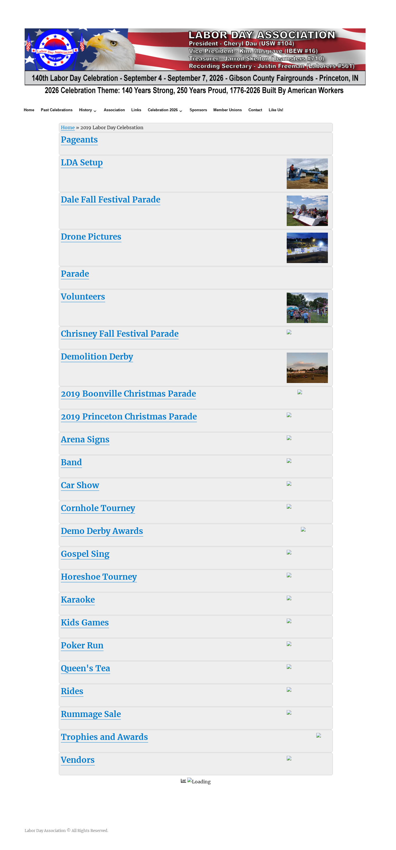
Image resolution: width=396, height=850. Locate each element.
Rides (72, 691)
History (85, 110)
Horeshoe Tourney (99, 577)
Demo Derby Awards (102, 531)
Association (114, 110)
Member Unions (227, 110)
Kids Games (85, 622)
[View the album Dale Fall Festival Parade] (307, 210)
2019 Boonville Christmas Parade (128, 393)
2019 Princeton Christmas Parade (129, 416)
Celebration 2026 (163, 110)
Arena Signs (85, 439)
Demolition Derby (97, 356)
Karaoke (78, 599)
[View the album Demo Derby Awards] (310, 531)
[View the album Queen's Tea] (296, 668)
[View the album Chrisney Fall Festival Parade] (297, 333)
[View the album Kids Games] (297, 622)
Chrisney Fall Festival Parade (120, 334)
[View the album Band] (296, 462)
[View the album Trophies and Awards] (324, 741)
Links (136, 110)
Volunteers (83, 296)
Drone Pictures (91, 236)
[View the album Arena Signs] (296, 439)
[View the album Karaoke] (296, 599)
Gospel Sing (85, 554)
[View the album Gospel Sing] (297, 554)
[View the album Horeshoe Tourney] (297, 576)
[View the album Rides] (296, 691)
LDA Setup (82, 162)
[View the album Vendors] (296, 760)
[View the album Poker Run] (297, 645)
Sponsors (198, 110)
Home (29, 110)
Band (71, 462)
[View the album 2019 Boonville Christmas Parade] (307, 393)
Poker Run (82, 645)
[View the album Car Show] (296, 485)
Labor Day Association (45, 830)
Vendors (78, 760)
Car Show (80, 485)
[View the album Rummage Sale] (296, 714)
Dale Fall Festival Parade (110, 199)
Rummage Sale (91, 714)
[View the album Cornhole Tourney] (297, 508)
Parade (75, 274)
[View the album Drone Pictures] (307, 247)
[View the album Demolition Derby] (307, 367)
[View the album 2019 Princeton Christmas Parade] (296, 416)
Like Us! (276, 110)
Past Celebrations (56, 110)
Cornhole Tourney (98, 508)
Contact (255, 110)
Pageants (79, 139)
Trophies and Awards (104, 737)
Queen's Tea (85, 668)
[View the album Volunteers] (307, 307)
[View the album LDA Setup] (307, 173)
